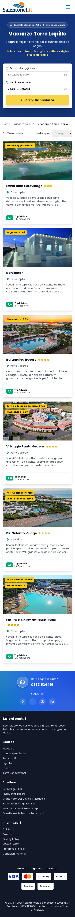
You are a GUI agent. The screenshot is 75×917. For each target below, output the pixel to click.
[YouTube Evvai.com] (42, 701)
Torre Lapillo (17, 192)
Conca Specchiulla (14, 753)
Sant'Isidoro (17, 539)
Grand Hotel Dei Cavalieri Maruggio (24, 798)
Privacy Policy (11, 839)
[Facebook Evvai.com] (22, 701)
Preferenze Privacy (14, 849)
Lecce (6, 768)
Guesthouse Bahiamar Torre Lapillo (24, 813)
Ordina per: (43, 133)
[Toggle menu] (68, 7)
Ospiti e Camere (20, 82)
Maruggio (8, 748)
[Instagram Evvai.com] (32, 701)
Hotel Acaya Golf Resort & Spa (21, 808)
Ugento (7, 763)
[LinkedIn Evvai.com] (52, 701)
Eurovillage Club (12, 789)
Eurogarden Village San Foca (20, 803)
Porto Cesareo (19, 366)
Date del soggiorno (22, 68)
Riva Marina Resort (14, 794)
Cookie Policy (11, 844)
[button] (37, 89)
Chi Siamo (9, 829)
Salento (7, 834)
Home (6, 124)
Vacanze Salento (24, 124)
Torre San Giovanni (14, 773)
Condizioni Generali (14, 853)
